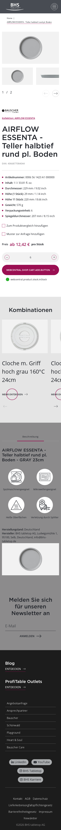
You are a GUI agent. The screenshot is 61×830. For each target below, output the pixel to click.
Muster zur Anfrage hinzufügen (25, 234)
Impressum (46, 812)
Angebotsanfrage (17, 703)
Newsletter (30, 818)
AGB (27, 798)
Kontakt (17, 798)
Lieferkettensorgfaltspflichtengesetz (30, 805)
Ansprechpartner (17, 710)
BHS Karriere (32, 779)
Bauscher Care (15, 747)
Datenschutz (40, 798)
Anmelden (27, 636)
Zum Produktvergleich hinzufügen (27, 225)
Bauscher (12, 718)
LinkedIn (20, 762)
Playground (13, 732)
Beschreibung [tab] (30, 436)
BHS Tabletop (32, 771)
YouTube (44, 762)
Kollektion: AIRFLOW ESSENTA (18, 118)
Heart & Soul (14, 740)
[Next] (55, 93)
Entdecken (13, 669)
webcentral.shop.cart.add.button (28, 270)
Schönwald (13, 725)
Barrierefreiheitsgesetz (22, 812)
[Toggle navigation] (54, 6)
